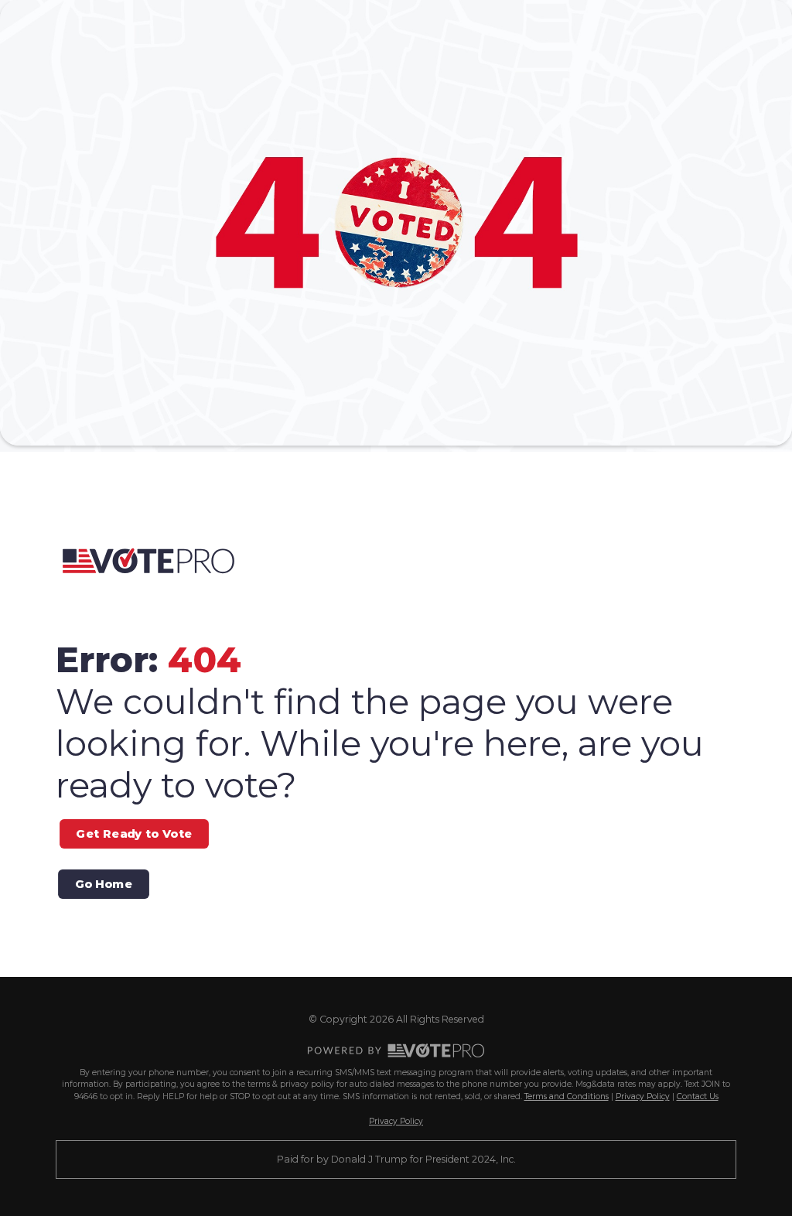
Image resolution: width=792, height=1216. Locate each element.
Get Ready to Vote (134, 834)
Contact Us (698, 1096)
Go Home (104, 884)
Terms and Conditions (566, 1096)
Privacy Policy (643, 1096)
